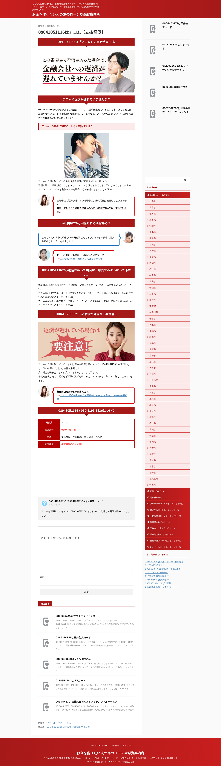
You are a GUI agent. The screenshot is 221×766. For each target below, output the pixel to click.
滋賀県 (152, 349)
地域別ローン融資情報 (160, 195)
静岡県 (152, 263)
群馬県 (152, 343)
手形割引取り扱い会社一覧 (161, 534)
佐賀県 (152, 448)
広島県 (152, 398)
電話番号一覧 (156, 497)
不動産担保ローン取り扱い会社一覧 (165, 516)
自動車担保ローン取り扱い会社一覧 (165, 540)
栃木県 (152, 337)
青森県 (152, 207)
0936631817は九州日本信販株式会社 (163, 569)
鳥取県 (152, 404)
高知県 (152, 429)
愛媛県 (152, 435)
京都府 (152, 355)
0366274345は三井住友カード (73, 637)
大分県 (152, 460)
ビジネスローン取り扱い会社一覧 (164, 510)
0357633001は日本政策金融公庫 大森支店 (68, 726)
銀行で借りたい (157, 491)
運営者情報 (127, 745)
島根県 (152, 392)
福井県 (152, 300)
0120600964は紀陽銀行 (157, 576)
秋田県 (152, 213)
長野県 (152, 250)
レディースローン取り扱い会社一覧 (165, 547)
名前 (42, 577)
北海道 (152, 201)
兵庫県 (152, 374)
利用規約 (115, 745)
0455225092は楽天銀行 (157, 579)
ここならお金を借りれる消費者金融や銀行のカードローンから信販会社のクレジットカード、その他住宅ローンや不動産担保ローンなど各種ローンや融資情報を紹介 (110, 758)
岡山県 (152, 386)
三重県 (152, 293)
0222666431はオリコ (175, 86)
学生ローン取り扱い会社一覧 (162, 528)
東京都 (152, 306)
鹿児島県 (153, 478)
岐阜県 (152, 275)
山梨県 (152, 256)
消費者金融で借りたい (160, 522)
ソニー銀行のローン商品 (59, 723)
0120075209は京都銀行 (156, 572)
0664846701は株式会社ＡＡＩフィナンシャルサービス (86, 701)
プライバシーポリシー (98, 745)
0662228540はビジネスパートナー (162, 587)
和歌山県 (153, 380)
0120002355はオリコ (155, 565)
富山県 (152, 281)
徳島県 (152, 417)
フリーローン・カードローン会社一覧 (166, 503)
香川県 (152, 423)
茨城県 (152, 330)
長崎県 (152, 454)
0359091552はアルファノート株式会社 (164, 561)
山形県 (152, 232)
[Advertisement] (86, 472)
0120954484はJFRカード (70, 680)
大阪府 (152, 367)
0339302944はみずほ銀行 (158, 583)
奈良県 (152, 361)
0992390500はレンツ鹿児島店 (73, 658)
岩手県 (152, 219)
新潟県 (152, 244)
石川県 (152, 269)
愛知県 (152, 287)
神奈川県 (153, 312)
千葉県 (152, 318)
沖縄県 (152, 485)
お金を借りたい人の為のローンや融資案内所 (66, 14)
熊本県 (152, 466)
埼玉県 (152, 324)
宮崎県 (152, 472)
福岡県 (152, 441)
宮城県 (152, 226)
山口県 (152, 411)
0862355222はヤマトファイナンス (75, 615)
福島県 (152, 238)
